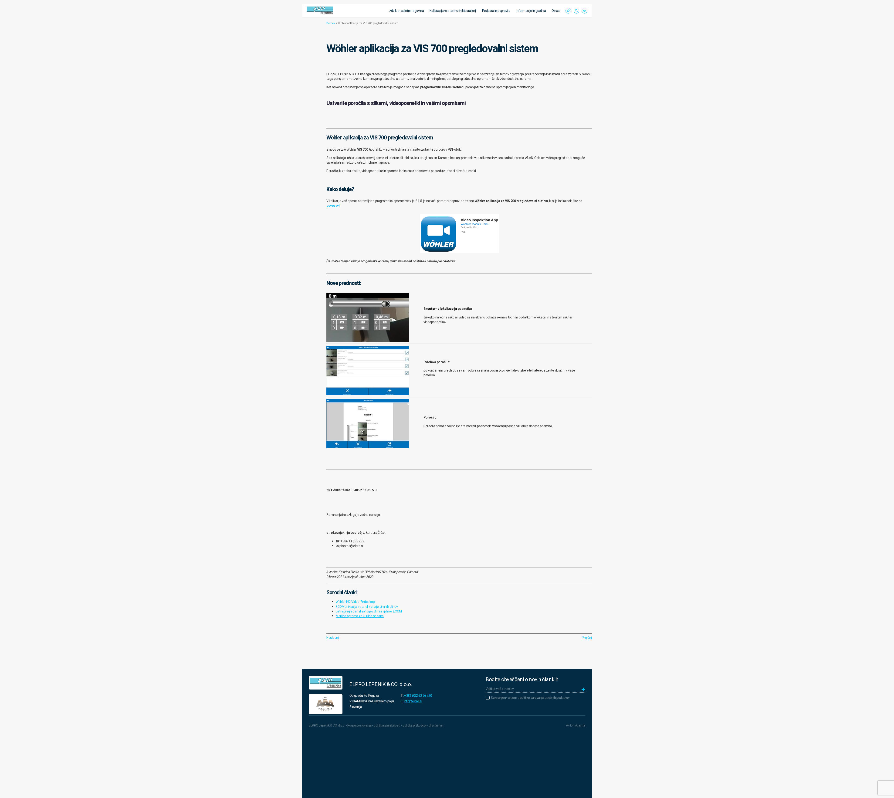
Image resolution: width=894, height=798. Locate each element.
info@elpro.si (413, 701)
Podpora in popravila (496, 11)
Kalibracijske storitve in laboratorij (453, 11)
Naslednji (332, 637)
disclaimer (436, 725)
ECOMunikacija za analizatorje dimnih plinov (367, 607)
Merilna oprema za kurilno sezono (360, 616)
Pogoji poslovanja (359, 725)
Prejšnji (587, 637)
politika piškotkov (415, 725)
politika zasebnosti (387, 725)
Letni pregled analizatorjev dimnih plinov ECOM (369, 611)
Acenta (580, 725)
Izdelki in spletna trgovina (406, 11)
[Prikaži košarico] (584, 11)
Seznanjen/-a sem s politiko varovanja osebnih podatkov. (530, 698)
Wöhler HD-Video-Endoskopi (355, 602)
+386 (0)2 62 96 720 (418, 695)
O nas (556, 11)
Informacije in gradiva (531, 11)
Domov (330, 23)
